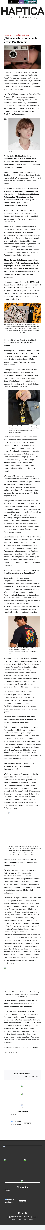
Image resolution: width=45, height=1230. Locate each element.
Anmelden (17, 1121)
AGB (34, 1217)
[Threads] (33, 1076)
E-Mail (13, 1114)
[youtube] (19, 1213)
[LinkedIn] (26, 1076)
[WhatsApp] (29, 1076)
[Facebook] (18, 1076)
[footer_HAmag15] (32, 1159)
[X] (22, 1076)
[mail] (26, 1213)
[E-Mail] (37, 1076)
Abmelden (17, 1124)
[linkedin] (22, 1213)
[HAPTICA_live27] (12, 1159)
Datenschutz (17, 1219)
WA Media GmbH (23, 1217)
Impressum (28, 1219)
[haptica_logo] (22, 6)
